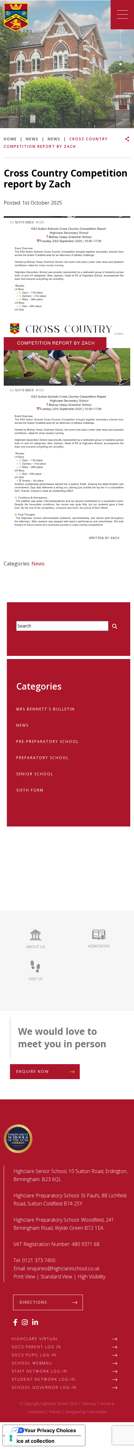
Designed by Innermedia (86, 1411)
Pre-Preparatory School (47, 741)
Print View (24, 1276)
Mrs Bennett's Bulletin (45, 709)
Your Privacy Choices (50, 1430)
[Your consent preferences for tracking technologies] (11, 1438)
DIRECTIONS (33, 1302)
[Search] (114, 626)
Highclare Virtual (35, 1338)
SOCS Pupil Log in (34, 1355)
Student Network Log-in (43, 1379)
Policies (55, 1411)
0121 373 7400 (38, 1260)
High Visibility (91, 1276)
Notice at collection (31, 1441)
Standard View (56, 1276)
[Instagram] (25, 1322)
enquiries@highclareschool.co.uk (63, 1268)
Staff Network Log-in (39, 1371)
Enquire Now (32, 1071)
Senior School (34, 774)
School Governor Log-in (44, 1387)
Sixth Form (30, 790)
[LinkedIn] (35, 1322)
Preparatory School (42, 757)
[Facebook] (15, 1322)
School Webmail (32, 1363)
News (38, 563)
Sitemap (89, 1403)
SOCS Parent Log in (36, 1347)
